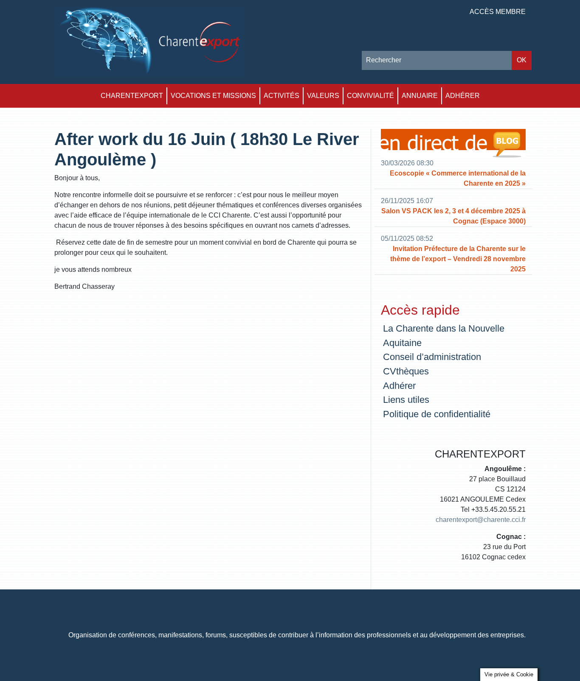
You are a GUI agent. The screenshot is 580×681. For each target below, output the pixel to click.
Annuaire (420, 95)
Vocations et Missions (213, 95)
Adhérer (462, 95)
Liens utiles (406, 399)
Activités (281, 95)
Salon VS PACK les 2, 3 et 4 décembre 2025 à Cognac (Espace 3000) (453, 216)
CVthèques (406, 371)
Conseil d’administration (432, 357)
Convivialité (370, 95)
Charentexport (132, 95)
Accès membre (498, 11)
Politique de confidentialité (436, 414)
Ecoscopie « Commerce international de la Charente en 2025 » (458, 178)
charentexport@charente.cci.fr (481, 519)
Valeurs (323, 95)
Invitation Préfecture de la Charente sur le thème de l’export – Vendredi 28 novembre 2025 (458, 259)
